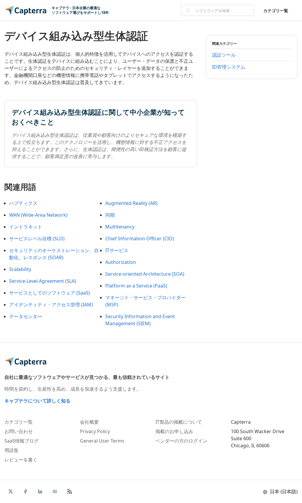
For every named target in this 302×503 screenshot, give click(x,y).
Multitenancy (119, 226)
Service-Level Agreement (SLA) (42, 281)
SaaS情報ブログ (21, 441)
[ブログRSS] (69, 491)
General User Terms (102, 441)
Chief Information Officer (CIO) (139, 238)
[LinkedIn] (40, 491)
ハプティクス (23, 203)
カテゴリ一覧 (275, 10)
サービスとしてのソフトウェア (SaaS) (49, 293)
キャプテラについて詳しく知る (37, 400)
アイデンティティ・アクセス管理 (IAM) (51, 304)
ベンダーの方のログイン (181, 441)
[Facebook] (25, 491)
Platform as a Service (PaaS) (136, 285)
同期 (110, 215)
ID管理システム (228, 67)
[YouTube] (55, 491)
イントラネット (25, 226)
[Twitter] (10, 491)
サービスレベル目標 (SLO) (37, 238)
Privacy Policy (95, 431)
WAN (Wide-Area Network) (38, 215)
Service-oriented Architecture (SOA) (144, 274)
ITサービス (116, 250)
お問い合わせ (18, 431)
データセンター (25, 316)
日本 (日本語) (284, 491)
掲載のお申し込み (174, 431)
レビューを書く (20, 459)
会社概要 (89, 422)
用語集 (11, 450)
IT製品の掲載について (178, 422)
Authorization (120, 262)
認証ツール (224, 55)
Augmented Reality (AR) (131, 203)
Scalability (20, 269)
